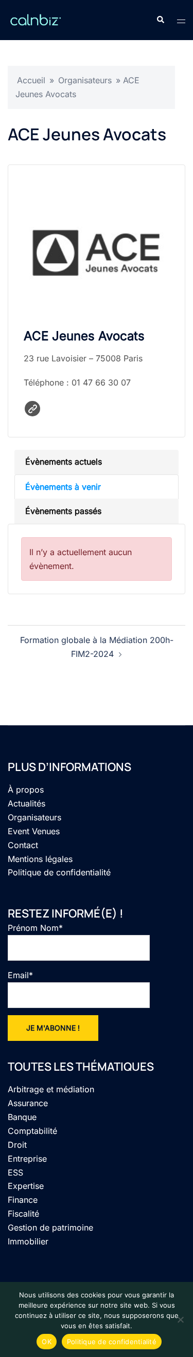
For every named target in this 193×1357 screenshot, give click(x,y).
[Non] (180, 1319)
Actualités (26, 803)
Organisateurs (85, 80)
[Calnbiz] (35, 19)
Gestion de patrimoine (50, 1227)
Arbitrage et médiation (51, 1089)
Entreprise (27, 1158)
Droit (17, 1145)
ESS (15, 1172)
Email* (20, 975)
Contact (23, 845)
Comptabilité (32, 1131)
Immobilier (28, 1241)
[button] (160, 20)
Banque (22, 1117)
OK (46, 1341)
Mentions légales (40, 859)
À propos (26, 789)
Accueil (31, 80)
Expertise (26, 1186)
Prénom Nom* (35, 928)
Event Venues (34, 831)
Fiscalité (23, 1213)
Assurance (28, 1103)
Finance (23, 1200)
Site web (32, 408)
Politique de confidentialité (59, 872)
